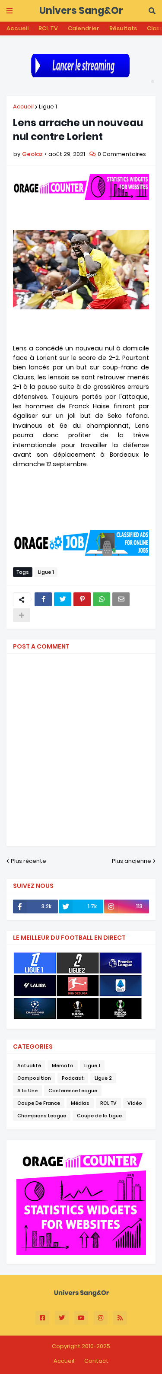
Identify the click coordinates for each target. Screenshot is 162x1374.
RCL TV (48, 28)
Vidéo (134, 1103)
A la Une (27, 1090)
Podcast (73, 1078)
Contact (96, 1361)
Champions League (41, 1115)
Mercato (62, 1065)
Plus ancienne (131, 861)
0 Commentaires (122, 154)
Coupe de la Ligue (99, 1115)
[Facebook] (43, 599)
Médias (80, 1103)
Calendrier (83, 28)
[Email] (121, 599)
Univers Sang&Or (81, 10)
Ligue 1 (48, 106)
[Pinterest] (82, 599)
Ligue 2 (103, 1078)
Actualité (29, 1065)
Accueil (17, 28)
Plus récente (28, 861)
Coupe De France (38, 1103)
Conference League (72, 1090)
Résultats (123, 28)
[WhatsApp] (101, 599)
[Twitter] (62, 599)
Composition (34, 1078)
